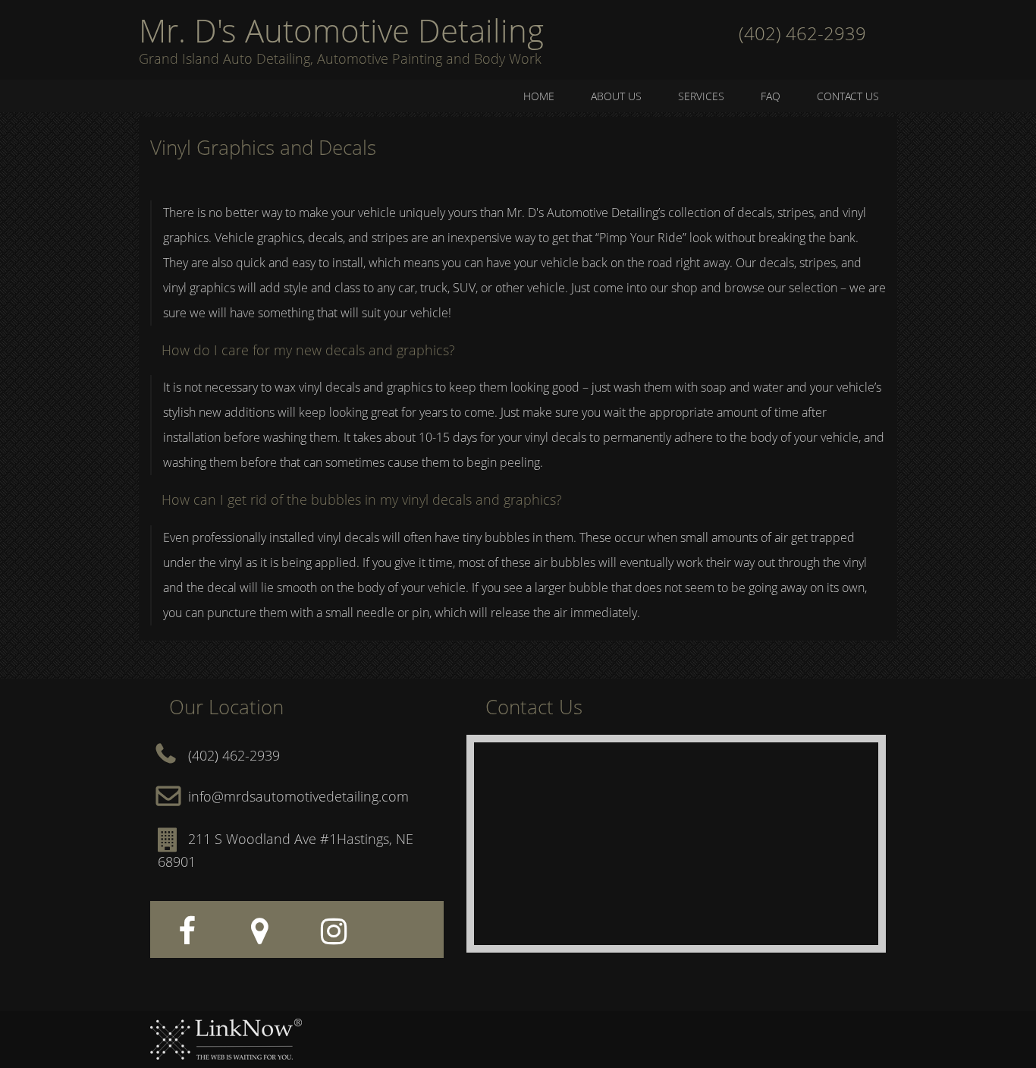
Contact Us (848, 96)
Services (701, 96)
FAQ (770, 96)
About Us (616, 96)
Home (538, 96)
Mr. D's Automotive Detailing (341, 30)
